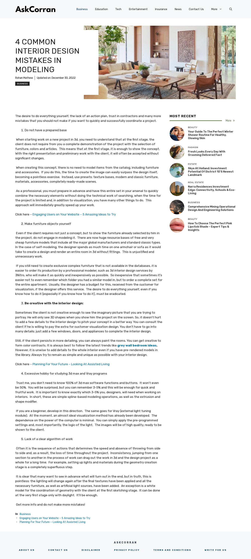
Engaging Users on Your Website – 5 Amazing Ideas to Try (74, 214)
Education (101, 9)
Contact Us (196, 9)
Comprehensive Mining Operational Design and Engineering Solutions (211, 208)
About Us (27, 550)
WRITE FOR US (216, 550)
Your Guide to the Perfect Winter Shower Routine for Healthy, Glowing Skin (210, 135)
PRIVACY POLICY (127, 550)
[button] (231, 9)
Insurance (161, 9)
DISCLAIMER (91, 550)
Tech (118, 9)
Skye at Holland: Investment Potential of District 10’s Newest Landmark (211, 172)
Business (82, 9)
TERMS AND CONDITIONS (172, 550)
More (214, 9)
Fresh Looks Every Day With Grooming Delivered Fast (206, 153)
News (178, 9)
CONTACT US (58, 550)
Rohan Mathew (24, 77)
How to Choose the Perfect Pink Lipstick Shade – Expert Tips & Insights (210, 227)
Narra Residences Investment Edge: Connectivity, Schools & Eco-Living (211, 190)
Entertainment (138, 9)
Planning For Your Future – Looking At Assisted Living (71, 364)
